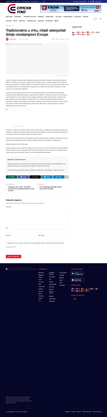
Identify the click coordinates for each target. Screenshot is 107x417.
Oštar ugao (50, 16)
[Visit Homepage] (19, 8)
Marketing (8, 1)
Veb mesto (41, 235)
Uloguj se (99, 1)
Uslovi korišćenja (34, 1)
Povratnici (49, 21)
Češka (40, 279)
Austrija (40, 277)
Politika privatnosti (25, 1)
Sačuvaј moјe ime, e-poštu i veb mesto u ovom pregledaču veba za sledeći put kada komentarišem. (36, 243)
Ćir (44, 1)
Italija (39, 284)
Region (62, 277)
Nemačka (40, 291)
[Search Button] (100, 19)
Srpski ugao (13, 39)
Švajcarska (41, 296)
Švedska (40, 298)
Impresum (18, 1)
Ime (7, 228)
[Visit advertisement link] (70, 8)
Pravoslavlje (31, 21)
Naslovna (9, 16)
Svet (61, 282)
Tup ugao (58, 16)
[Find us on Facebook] (88, 1)
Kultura (8, 21)
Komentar (9, 207)
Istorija (85, 16)
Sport (15, 21)
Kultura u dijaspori (51, 292)
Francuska (41, 282)
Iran (50, 279)
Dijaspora (17, 16)
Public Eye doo (24, 411)
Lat (41, 1)
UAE (39, 300)
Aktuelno (77, 16)
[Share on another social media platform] (67, 177)
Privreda (41, 16)
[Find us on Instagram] (90, 1)
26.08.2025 (21, 39)
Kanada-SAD (41, 286)
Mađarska (40, 289)
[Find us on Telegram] (93, 1)
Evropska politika (30, 16)
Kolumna (51, 287)
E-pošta (8, 235)
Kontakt (13, 1)
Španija (40, 293)
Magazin (41, 21)
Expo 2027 (22, 21)
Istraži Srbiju (68, 16)
